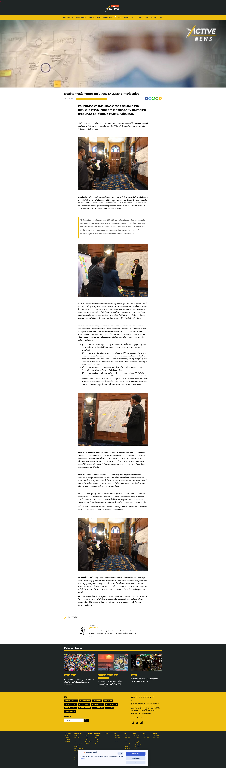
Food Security (78, 743)
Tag (65, 697)
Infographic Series (127, 745)
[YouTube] (141, 722)
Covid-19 (79, 99)
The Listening (98, 708)
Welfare (76, 741)
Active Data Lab (71, 701)
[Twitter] (149, 98)
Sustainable (102, 675)
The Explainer (137, 739)
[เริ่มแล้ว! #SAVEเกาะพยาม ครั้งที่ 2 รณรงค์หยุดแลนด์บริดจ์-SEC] (113, 663)
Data (132, 17)
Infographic (127, 739)
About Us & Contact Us (142, 697)
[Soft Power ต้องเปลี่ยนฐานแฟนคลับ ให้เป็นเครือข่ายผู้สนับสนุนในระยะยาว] (79, 663)
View (146, 17)
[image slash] (115, 17)
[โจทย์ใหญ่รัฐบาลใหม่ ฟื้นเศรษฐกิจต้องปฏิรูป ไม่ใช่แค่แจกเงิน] (146, 663)
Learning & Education (77, 745)
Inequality (108, 701)
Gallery (145, 735)
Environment (107, 17)
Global (73, 675)
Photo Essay (147, 737)
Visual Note (128, 741)
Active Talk (156, 737)
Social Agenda (81, 17)
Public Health (88, 99)
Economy (110, 675)
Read (126, 17)
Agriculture (97, 743)
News (119, 17)
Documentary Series (137, 747)
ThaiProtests (84, 708)
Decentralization (78, 739)
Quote (116, 741)
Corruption (67, 741)
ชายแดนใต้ (109, 708)
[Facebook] (146, 98)
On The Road (137, 744)
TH (121, 753)
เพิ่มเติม (82, 758)
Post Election (97, 704)
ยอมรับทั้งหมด (135, 753)
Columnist (117, 739)
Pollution (97, 735)
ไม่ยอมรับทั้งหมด (136, 758)
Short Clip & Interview (137, 736)
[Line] (153, 98)
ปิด (135, 762)
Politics (67, 735)
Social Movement (100, 99)
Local (116, 675)
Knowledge (128, 743)
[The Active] (112, 8)
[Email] (156, 98)
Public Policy (68, 17)
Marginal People (78, 748)
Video (140, 17)
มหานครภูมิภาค (70, 711)
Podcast (154, 17)
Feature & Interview (117, 736)
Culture (67, 675)
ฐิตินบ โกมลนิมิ (94, 627)
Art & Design (88, 741)
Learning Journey (136, 741)
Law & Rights (68, 737)
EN (118, 753)
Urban (86, 737)
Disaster (97, 737)
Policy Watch (84, 704)
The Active (156, 735)
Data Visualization (128, 736)
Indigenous (97, 701)
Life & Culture (94, 17)
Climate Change (97, 740)
